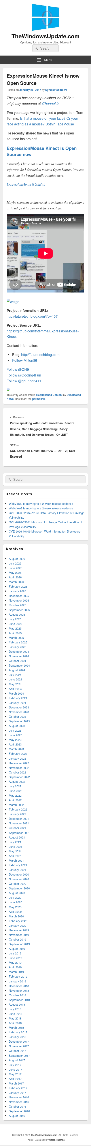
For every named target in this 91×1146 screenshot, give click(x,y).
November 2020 (19, 879)
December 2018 (19, 986)
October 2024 (17, 661)
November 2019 (19, 935)
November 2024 (19, 656)
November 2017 (19, 1046)
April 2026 (15, 577)
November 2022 (19, 768)
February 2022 (18, 809)
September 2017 (19, 1055)
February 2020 (18, 921)
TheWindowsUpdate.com (45, 36)
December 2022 (19, 763)
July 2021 (15, 842)
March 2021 (16, 860)
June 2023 (15, 735)
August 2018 (17, 1004)
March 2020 (16, 916)
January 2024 (17, 703)
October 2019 (17, 939)
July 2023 (15, 730)
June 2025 (15, 624)
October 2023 (17, 716)
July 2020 (15, 897)
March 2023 (16, 749)
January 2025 (17, 647)
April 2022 (15, 800)
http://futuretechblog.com (40, 354)
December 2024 (19, 651)
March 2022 (16, 805)
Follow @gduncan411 (24, 380)
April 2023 (15, 744)
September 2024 (19, 665)
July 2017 (15, 1065)
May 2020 (15, 907)
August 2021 (17, 837)
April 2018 (15, 1023)
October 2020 (17, 883)
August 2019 (17, 949)
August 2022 (17, 781)
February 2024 (18, 698)
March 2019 (16, 972)
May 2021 (15, 851)
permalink (38, 399)
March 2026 (16, 582)
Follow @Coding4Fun (24, 375)
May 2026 (15, 572)
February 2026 (18, 586)
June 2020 (15, 902)
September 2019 (19, 944)
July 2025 (15, 619)
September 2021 (19, 833)
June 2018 (15, 1014)
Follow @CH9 (18, 369)
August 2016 (17, 1116)
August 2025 (17, 614)
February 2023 (18, 753)
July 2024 (15, 675)
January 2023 (17, 758)
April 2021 (15, 856)
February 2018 (18, 1032)
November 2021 (19, 823)
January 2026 (17, 591)
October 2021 (17, 828)
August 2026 (17, 559)
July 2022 (15, 786)
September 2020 (19, 888)
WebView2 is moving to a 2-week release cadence (41, 503)
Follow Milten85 (24, 360)
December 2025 (19, 596)
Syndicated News (56, 90)
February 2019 (18, 976)
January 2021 (17, 870)
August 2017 (17, 1060)
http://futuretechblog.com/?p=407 (32, 316)
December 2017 (19, 1041)
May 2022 (15, 795)
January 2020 (17, 925)
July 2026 (15, 563)
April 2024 (15, 689)
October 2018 (17, 995)
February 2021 (18, 865)
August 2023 (17, 726)
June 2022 (15, 791)
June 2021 (15, 846)
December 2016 (19, 1097)
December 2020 (19, 874)
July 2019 (15, 953)
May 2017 (15, 1074)
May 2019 (15, 962)
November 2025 (19, 600)
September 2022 (19, 777)
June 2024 (15, 679)
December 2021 (19, 818)
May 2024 (15, 684)
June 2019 (15, 958)
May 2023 (15, 740)
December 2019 (19, 930)
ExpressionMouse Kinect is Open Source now (42, 151)
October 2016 (17, 1106)
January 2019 (17, 981)
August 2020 (17, 893)
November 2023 (19, 712)
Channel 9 (50, 103)
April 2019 (15, 967)
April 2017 (15, 1079)
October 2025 (17, 605)
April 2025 (15, 633)
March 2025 (16, 637)
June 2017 (15, 1069)
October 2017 (17, 1051)
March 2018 (16, 1027)
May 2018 (15, 1018)
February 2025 (18, 642)
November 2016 (19, 1102)
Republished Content (49, 395)
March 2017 (16, 1083)
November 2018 (19, 990)
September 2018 (19, 1000)
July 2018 (15, 1009)
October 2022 (17, 772)
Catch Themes (57, 1139)
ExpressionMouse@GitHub (26, 184)
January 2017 (17, 1092)
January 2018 (17, 1037)
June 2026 (15, 568)
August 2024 (17, 670)
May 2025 (15, 628)
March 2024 (16, 693)
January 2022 (17, 814)
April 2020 (15, 911)
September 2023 (19, 721)
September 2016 (19, 1111)
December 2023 (19, 707)
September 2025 (19, 610)
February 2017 (18, 1088)
